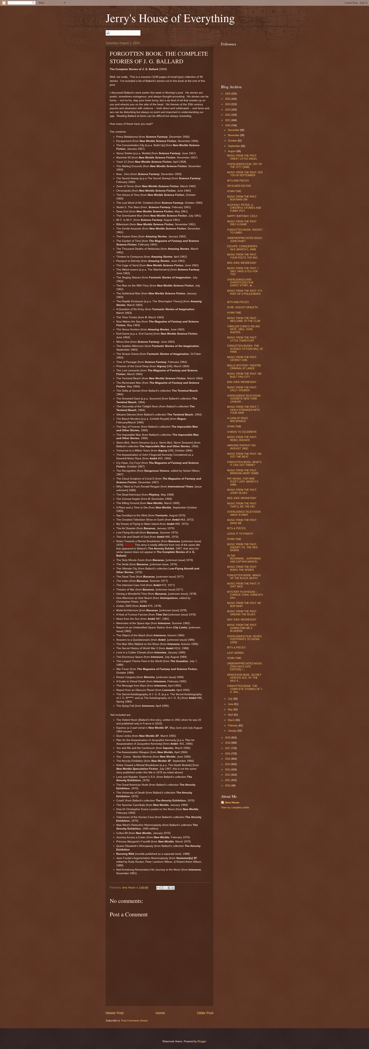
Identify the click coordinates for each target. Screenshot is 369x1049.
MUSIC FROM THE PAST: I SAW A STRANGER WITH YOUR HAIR (243, 409)
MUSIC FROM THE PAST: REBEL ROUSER (242, 438)
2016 (228, 753)
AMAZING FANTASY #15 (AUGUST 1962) (241, 447)
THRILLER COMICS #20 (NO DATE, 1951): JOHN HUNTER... (243, 329)
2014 (228, 764)
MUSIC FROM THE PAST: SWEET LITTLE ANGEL (242, 157)
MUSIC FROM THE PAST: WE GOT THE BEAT (244, 455)
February (233, 725)
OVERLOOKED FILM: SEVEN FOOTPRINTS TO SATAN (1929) (244, 639)
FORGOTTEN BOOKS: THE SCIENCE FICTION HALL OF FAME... (245, 348)
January (233, 730)
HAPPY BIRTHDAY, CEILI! (242, 216)
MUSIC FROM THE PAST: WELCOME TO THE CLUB (243, 319)
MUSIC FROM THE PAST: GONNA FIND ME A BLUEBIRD (242, 628)
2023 (228, 109)
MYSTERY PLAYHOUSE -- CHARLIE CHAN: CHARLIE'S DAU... (245, 594)
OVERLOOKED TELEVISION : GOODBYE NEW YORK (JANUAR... (244, 398)
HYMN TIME (234, 191)
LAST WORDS (235, 652)
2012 (228, 774)
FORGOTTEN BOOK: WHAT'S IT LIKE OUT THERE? (244, 463)
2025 (228, 98)
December (234, 130)
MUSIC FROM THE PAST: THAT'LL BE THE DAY (242, 505)
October (233, 140)
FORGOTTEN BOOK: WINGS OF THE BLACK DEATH (244, 577)
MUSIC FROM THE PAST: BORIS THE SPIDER (242, 568)
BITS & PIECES (236, 528)
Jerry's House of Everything (170, 17)
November (234, 135)
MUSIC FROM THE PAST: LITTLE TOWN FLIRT (242, 339)
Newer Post (115, 1013)
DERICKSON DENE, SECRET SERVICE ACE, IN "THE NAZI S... (244, 677)
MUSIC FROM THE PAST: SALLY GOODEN (242, 389)
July (230, 698)
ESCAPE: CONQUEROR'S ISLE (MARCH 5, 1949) (242, 248)
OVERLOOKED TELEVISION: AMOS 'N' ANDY (244, 513)
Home (160, 1013)
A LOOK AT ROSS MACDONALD (237, 420)
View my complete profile (235, 807)
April (231, 714)
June (231, 704)
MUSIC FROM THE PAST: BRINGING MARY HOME (243, 472)
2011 (228, 780)
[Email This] (158, 888)
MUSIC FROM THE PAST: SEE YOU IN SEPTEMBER (245, 174)
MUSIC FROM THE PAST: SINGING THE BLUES (242, 613)
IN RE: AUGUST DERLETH (242, 307)
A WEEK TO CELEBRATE (242, 431)
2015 (228, 758)
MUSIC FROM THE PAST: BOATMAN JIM (242, 198)
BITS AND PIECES (238, 180)
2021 (228, 120)
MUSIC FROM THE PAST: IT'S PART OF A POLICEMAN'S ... (244, 293)
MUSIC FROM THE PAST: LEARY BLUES (242, 491)
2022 (228, 114)
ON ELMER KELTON (239, 185)
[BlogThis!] (162, 888)
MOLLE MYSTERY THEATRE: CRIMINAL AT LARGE (244, 367)
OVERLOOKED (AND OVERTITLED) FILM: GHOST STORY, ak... (240, 282)
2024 (228, 104)
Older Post (205, 1013)
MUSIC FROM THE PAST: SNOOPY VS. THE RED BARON (242, 547)
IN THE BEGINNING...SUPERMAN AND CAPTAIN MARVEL (244, 558)
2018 (228, 742)
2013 (228, 769)
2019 (228, 737)
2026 (228, 93)
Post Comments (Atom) (134, 1020)
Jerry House (232, 802)
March (232, 720)
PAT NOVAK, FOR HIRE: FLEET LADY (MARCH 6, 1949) (243, 481)
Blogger (202, 1041)
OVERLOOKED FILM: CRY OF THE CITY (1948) (244, 165)
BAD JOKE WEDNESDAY (242, 262)
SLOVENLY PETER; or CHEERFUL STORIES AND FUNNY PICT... (244, 207)
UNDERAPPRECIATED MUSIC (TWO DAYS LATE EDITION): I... (244, 666)
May (231, 709)
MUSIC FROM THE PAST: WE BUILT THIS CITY (244, 375)
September (234, 146)
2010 (228, 785)
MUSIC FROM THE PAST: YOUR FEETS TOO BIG (242, 256)
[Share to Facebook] (169, 888)
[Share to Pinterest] (173, 888)
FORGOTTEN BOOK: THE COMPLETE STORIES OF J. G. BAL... (245, 689)
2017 (228, 748)
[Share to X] (165, 888)
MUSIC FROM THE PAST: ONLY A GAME (242, 223)
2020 (228, 125)
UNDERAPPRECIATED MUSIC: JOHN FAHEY (245, 239)
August (232, 151)
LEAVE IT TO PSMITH (240, 533)
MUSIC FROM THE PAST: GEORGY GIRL (242, 359)
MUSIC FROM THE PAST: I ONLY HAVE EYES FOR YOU (242, 271)
